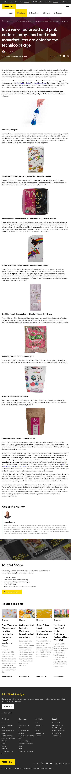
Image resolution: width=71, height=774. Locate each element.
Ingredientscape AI (8, 730)
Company (22, 719)
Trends (4, 746)
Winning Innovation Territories (8, 752)
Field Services (6, 722)
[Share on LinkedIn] (64, 56)
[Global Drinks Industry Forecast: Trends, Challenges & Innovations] (44, 613)
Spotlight (39, 719)
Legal (54, 719)
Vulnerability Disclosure (26, 751)
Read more (6, 676)
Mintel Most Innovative (26, 743)
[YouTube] (51, 764)
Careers (21, 727)
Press (20, 746)
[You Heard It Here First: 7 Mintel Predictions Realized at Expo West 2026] (61, 613)
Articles (22, 13)
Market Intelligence (25, 740)
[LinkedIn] (47, 764)
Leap (3, 733)
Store (20, 748)
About (20, 722)
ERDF (20, 738)
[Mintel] (9, 6)
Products (5, 719)
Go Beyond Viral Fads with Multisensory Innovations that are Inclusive (26, 631)
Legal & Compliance (58, 727)
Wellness (4, 748)
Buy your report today (11, 591)
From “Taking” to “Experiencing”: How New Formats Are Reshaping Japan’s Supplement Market (9, 635)
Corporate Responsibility (26, 735)
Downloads (35, 13)
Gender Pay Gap (57, 725)
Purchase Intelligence (8, 738)
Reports (4, 740)
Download (15, 1)
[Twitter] (42, 764)
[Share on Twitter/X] (61, 56)
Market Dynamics (7, 735)
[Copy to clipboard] (68, 56)
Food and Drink (20, 21)
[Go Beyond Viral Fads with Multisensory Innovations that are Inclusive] (27, 613)
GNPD (4, 727)
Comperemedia (24, 730)
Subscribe (7, 706)
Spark (3, 743)
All (12, 13)
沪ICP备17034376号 (40, 768)
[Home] (2, 21)
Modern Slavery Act (58, 730)
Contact (21, 733)
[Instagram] (33, 764)
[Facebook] (38, 764)
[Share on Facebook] (57, 56)
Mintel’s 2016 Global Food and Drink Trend (31, 83)
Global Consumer (7, 725)
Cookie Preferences (58, 722)
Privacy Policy (56, 733)
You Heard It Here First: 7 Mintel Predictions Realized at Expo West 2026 (61, 632)
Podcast (59, 13)
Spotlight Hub (40, 733)
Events (47, 13)
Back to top (8, 712)
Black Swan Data (24, 725)
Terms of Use (56, 735)
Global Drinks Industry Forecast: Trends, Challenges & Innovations (44, 631)
